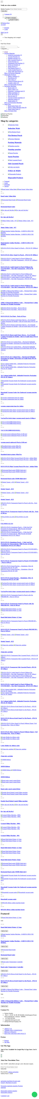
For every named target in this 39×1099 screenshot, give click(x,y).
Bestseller (7, 184)
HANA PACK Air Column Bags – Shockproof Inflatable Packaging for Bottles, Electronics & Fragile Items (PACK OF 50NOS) (18, 358)
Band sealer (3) (12, 88)
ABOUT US (8, 1028)
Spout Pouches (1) (13, 61)
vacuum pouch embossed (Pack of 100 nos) (14, 442)
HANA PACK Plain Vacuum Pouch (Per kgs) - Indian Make (19, 466)
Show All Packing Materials (12, 73)
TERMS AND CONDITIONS (13, 1030)
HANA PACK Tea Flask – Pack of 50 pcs (13, 316)
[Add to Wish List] (1, 924)
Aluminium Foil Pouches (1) (16, 63)
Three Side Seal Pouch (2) (15, 71)
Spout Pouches (13, 157)
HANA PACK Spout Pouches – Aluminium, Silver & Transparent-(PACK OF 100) (17, 578)
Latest (6, 183)
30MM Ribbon (5, 766)
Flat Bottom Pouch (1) (14, 68)
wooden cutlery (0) (13, 83)
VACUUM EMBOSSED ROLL (10, 430)
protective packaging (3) (15, 55)
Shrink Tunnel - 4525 (7, 499)
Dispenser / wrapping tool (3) (16, 91)
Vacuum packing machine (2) (16, 97)
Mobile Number (5, 9)
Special (6, 186)
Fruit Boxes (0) (12, 78)
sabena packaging (13, 1072)
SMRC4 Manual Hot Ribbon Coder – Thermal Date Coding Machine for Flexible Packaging (19, 303)
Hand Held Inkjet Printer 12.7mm (11, 617)
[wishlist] (1, 203)
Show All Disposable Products (13, 84)
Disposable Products (10, 74)
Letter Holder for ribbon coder (10, 745)
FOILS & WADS (14, 171)
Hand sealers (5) (12, 101)
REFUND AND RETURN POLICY (15, 1033)
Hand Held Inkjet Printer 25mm (10, 859)
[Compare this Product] (3, 203)
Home (6, 52)
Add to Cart (4, 931)
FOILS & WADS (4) (14, 65)
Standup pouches (14, 149)
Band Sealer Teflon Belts (8, 196)
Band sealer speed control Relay (10, 789)
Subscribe (4, 11)
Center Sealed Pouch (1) (15, 70)
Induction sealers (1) (14, 99)
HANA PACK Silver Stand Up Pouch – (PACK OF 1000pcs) (19, 255)
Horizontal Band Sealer (8, 206)
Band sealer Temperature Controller (12, 967)
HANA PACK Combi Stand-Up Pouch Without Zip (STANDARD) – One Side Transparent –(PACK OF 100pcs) (19, 286)
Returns (6, 1040)
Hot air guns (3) (12, 96)
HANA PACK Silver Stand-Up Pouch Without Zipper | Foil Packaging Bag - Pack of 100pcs (19, 732)
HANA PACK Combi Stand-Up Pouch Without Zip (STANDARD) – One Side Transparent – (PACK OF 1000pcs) (17, 268)
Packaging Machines (10, 86)
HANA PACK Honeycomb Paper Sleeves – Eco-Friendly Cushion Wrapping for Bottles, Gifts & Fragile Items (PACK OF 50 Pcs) (19, 336)
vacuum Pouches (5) (14, 56)
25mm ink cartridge (7, 652)
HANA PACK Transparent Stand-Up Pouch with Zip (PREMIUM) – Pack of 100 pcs (17, 604)
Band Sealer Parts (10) (14, 106)
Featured (6, 181)
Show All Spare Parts (10, 111)
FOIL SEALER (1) (13, 94)
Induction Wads (14, 128)
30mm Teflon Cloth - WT (8, 227)
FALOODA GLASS (7, 523)
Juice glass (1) (12, 79)
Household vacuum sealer (8, 899)
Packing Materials (9, 53)
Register (6, 28)
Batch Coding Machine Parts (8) (17, 107)
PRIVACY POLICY (10, 1032)
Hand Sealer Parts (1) (14, 109)
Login (6, 29)
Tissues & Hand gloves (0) (15, 81)
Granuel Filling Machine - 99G (10, 835)
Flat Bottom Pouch (15, 135)
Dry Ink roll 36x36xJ (7, 217)
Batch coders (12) (13, 89)
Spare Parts (7, 104)
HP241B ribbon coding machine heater (13, 909)
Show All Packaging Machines (13, 102)
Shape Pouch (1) (13, 66)
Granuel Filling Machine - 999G (10, 823)
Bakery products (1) (13, 76)
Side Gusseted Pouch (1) (15, 60)
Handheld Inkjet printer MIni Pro (11, 454)
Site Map (7, 1042)
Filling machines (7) (13, 93)
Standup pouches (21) (14, 58)
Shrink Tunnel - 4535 (7, 489)
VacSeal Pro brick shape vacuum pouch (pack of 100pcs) (18, 418)
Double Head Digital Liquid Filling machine (14, 801)
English (16, 19)
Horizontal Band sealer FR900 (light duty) (14, 478)
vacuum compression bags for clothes (12, 406)
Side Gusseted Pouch (15, 164)
